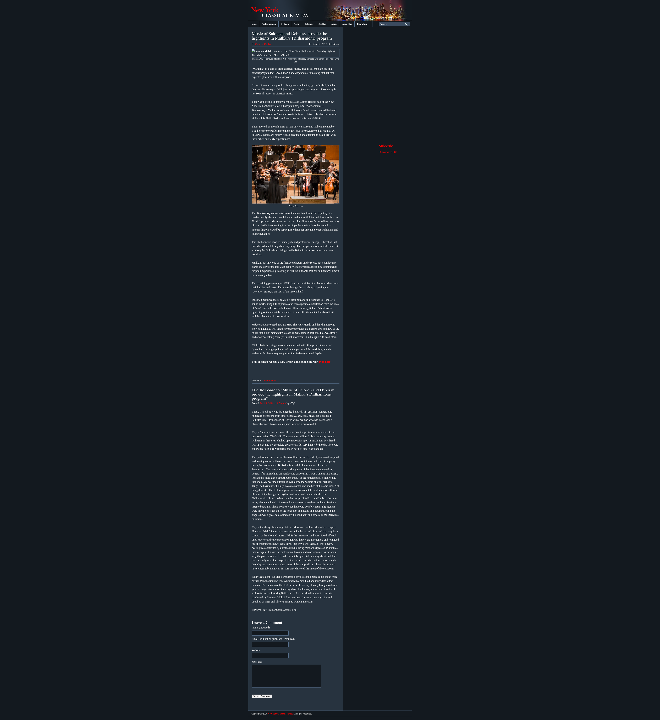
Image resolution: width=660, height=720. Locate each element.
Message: (257, 661)
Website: (256, 650)
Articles (285, 23)
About (334, 23)
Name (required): (261, 627)
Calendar (309, 23)
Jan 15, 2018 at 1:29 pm (273, 403)
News (296, 23)
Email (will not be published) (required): (273, 639)
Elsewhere (362, 23)
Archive (322, 23)
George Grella (263, 44)
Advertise (347, 23)
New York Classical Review (282, 10)
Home (254, 23)
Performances (269, 23)
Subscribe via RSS (388, 151)
